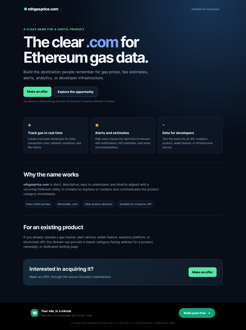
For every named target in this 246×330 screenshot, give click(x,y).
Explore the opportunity (76, 92)
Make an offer (37, 91)
